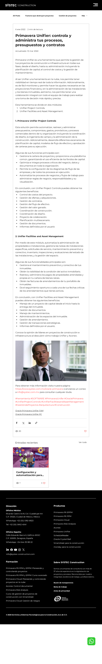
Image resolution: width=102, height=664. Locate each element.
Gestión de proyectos (67, 16)
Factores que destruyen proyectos (39, 16)
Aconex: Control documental (19, 586)
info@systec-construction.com (20, 554)
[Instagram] (19, 549)
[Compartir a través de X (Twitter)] (23, 423)
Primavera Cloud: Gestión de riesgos (23, 601)
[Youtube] (15, 549)
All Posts (16, 16)
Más (83, 16)
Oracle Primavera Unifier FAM (29, 410)
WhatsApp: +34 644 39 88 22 (19, 542)
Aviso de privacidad (62, 591)
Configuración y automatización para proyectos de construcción (29, 474)
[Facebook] (11, 549)
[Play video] (51, 361)
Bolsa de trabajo (60, 587)
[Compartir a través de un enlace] (36, 423)
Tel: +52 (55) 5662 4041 (16, 524)
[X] (23, 549)
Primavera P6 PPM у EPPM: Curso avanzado (26, 575)
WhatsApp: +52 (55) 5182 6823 (19, 520)
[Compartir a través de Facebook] (16, 423)
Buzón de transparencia (63, 583)
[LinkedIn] (7, 549)
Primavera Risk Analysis (17, 590)
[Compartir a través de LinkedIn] (29, 423)
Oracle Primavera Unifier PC (28, 414)
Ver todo (83, 442)
